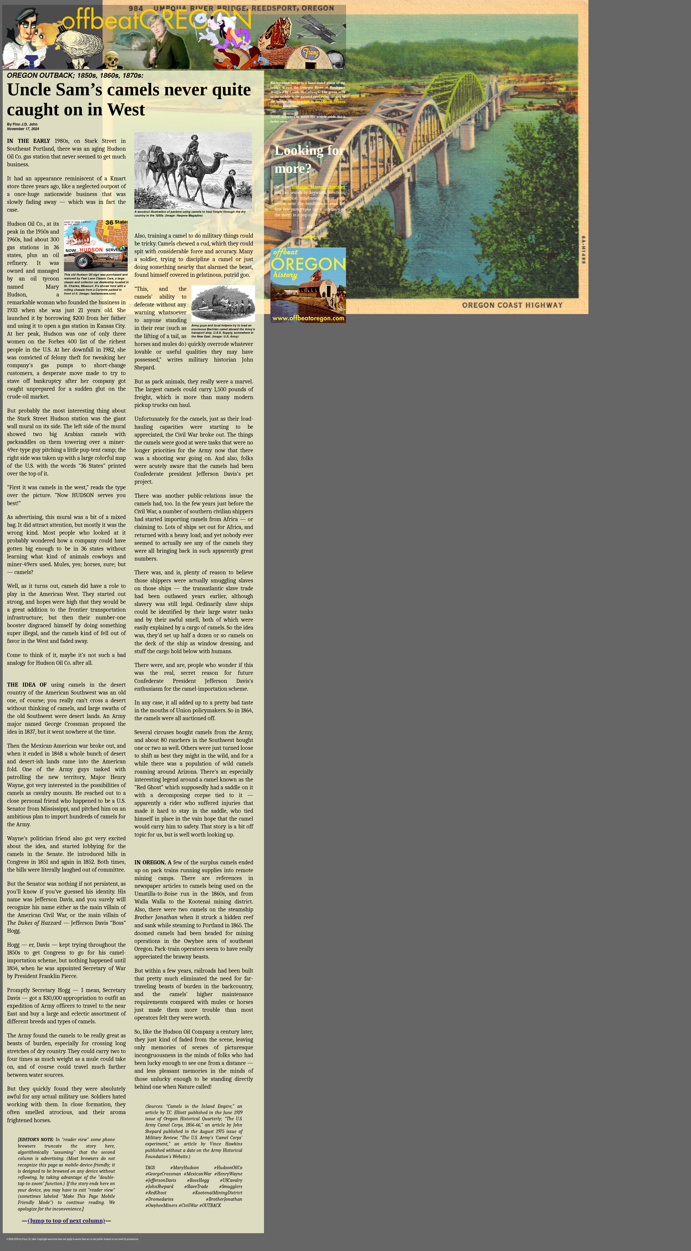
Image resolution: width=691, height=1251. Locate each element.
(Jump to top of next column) (66, 1220)
